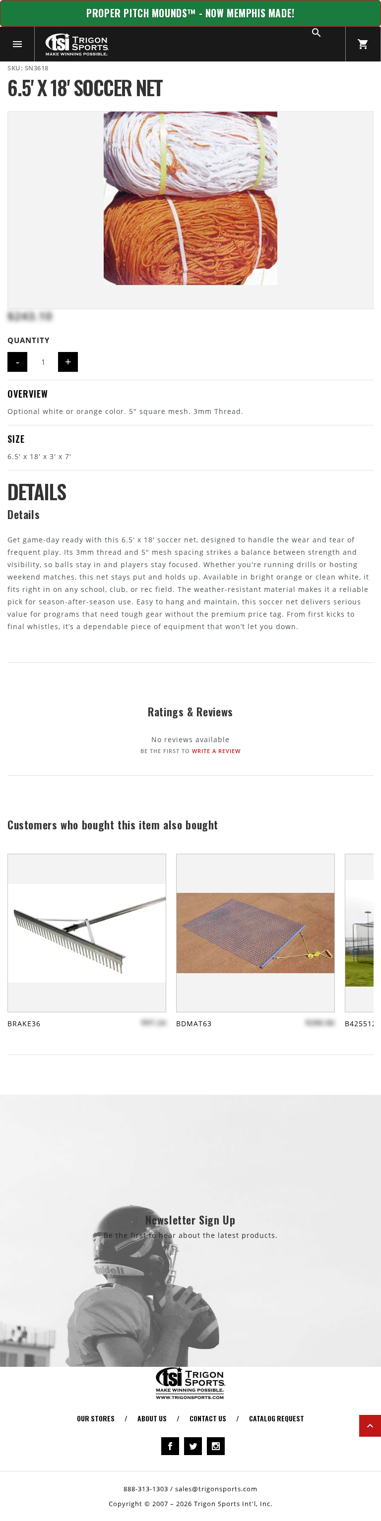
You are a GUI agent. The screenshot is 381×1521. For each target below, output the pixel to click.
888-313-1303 (146, 1488)
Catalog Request (276, 1418)
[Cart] (363, 44)
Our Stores (96, 1418)
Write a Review (216, 751)
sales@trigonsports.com (216, 1488)
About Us (152, 1418)
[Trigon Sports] (77, 44)
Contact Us (208, 1418)
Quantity (28, 340)
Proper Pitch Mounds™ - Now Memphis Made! (190, 13)
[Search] (328, 44)
